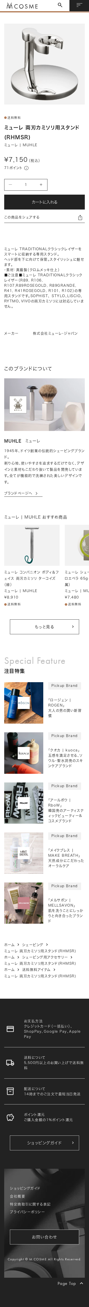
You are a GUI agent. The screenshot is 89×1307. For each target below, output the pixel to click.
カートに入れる (44, 202)
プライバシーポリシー (27, 1212)
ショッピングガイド (25, 1188)
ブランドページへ (22, 494)
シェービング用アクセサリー (45, 957)
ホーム (9, 945)
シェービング (33, 945)
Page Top (67, 1283)
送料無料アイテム (36, 969)
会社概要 (17, 1196)
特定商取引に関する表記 (30, 1204)
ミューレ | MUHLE (21, 145)
